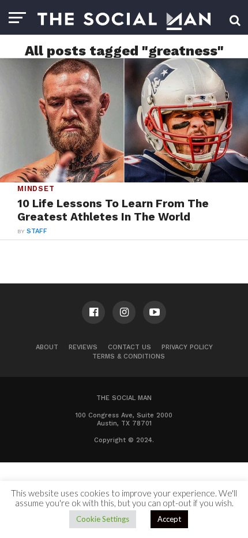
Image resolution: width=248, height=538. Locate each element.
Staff (37, 231)
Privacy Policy (187, 347)
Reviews (83, 347)
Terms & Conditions (128, 356)
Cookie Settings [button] (102, 519)
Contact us (129, 347)
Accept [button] (169, 519)
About (47, 347)
